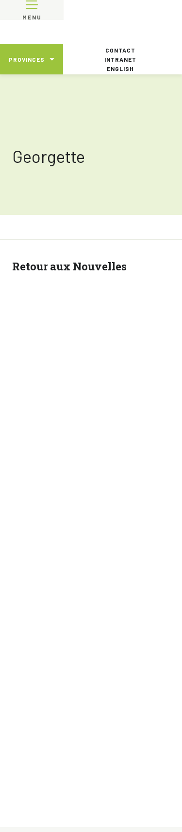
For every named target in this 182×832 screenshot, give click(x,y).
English (120, 68)
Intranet (120, 59)
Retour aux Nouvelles (69, 266)
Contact (120, 50)
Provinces (27, 59)
